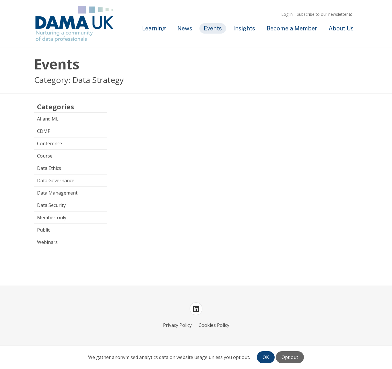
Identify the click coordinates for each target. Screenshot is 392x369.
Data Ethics (49, 168)
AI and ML (48, 119)
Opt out (290, 357)
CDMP (44, 131)
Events (213, 28)
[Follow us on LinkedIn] (196, 309)
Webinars (47, 242)
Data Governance (55, 180)
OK (266, 357)
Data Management (57, 193)
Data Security (51, 205)
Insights (244, 28)
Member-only (51, 217)
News (184, 28)
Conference (49, 143)
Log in (287, 14)
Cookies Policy (214, 325)
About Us (341, 28)
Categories (55, 106)
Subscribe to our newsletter (322, 14)
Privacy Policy (177, 325)
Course (45, 156)
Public (43, 230)
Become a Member (292, 28)
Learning (154, 28)
